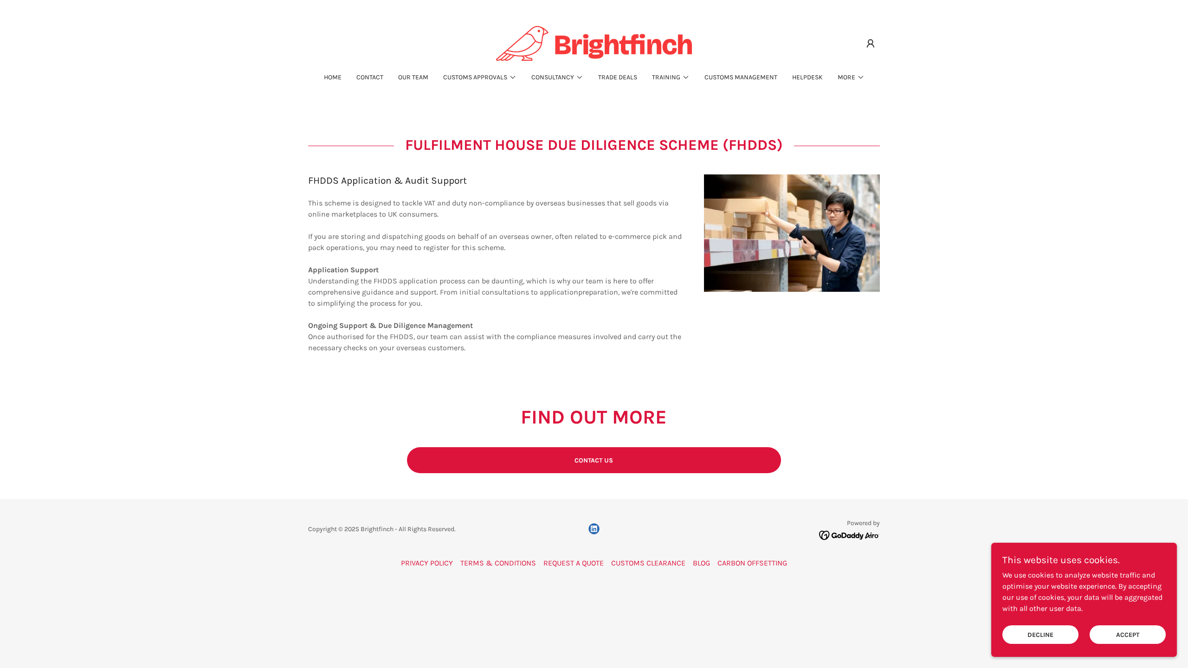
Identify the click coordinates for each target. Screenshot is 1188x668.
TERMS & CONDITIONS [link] (498, 563)
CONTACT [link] (369, 77)
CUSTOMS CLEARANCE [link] (648, 563)
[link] (594, 42)
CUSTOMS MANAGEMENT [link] (740, 77)
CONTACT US (594, 460)
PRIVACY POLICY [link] (427, 563)
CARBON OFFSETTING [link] (752, 563)
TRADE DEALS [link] (617, 77)
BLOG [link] (701, 563)
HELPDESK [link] (807, 77)
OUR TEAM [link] (413, 77)
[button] (870, 43)
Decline (1040, 635)
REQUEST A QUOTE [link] (573, 563)
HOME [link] (333, 77)
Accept (1127, 635)
